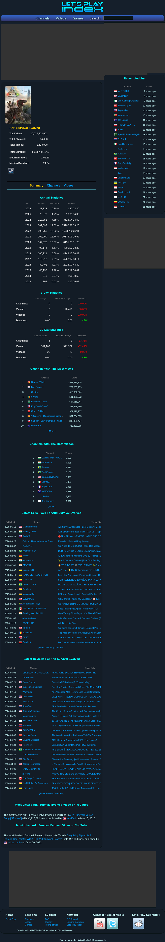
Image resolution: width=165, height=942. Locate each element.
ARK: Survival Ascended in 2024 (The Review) (74, 740)
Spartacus (28, 632)
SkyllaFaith (28, 546)
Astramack (27, 560)
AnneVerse (46, 462)
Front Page (11, 919)
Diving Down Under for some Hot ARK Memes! (74, 745)
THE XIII (122, 139)
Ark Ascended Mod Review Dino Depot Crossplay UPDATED (81, 692)
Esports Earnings (75, 922)
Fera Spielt (28, 788)
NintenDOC (28, 570)
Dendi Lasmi (124, 192)
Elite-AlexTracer (39, 401)
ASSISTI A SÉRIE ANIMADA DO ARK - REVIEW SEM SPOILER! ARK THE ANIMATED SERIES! (98, 749)
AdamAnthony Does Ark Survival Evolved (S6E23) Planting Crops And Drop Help (97, 618)
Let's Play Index (74, 925)
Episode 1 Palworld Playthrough (73, 541)
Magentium (123, 96)
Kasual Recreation (31, 764)
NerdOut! (71, 818)
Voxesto (26, 627)
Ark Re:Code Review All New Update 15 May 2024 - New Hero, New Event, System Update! (96, 730)
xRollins (45, 496)
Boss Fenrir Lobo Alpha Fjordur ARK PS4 (78, 608)
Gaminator (28, 642)
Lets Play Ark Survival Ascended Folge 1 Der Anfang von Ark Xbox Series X (95, 575)
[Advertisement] (74, 52)
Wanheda (27, 692)
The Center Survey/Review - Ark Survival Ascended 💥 (78, 711)
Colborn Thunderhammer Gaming (39, 541)
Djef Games (28, 759)
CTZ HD (122, 197)
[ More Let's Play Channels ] (51, 647)
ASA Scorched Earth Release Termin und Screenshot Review (81, 788)
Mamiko (121, 206)
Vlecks (26, 555)
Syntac (34, 396)
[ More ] (51, 431)
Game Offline (37, 411)
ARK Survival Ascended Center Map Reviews (74, 706)
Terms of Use (51, 925)
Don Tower (28, 696)
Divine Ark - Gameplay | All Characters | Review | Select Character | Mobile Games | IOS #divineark (100, 759)
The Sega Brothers (32, 778)
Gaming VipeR (30, 531)
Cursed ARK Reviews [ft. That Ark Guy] (71, 682)
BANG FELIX (29, 730)
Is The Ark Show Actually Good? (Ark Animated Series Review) (82, 764)
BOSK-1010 (28, 623)
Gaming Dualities (31, 740)
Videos (68, 185)
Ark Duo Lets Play (67, 623)
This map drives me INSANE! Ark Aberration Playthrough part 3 (89, 633)
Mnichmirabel (124, 177)
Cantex (34, 392)
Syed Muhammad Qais (129, 134)
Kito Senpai (123, 120)
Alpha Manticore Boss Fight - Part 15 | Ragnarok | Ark (84, 531)
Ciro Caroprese (125, 144)
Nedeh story (124, 168)
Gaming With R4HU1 (51, 457)
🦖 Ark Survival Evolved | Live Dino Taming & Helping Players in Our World (94, 560)
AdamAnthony (29, 618)
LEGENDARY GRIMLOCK (35, 672)
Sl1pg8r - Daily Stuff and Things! (47, 421)
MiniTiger (122, 182)
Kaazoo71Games (31, 711)
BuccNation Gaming (32, 687)
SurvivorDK (28, 598)
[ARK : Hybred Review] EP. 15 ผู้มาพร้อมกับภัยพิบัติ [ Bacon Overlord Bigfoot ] (89, 725)
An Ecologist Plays (31, 603)
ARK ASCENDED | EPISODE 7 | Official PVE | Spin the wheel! (88, 637)
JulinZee (27, 725)
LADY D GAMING (31, 769)
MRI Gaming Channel (128, 100)
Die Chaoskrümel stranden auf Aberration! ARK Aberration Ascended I (92, 642)
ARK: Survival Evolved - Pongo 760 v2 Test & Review (78, 701)
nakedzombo (15, 842)
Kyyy (120, 173)
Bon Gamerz (37, 387)
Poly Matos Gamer (32, 749)
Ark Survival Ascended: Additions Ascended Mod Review (79, 754)
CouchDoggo (29, 682)
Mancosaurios (29, 716)
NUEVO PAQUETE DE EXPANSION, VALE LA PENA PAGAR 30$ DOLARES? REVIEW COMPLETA (100, 774)
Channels (53, 185)
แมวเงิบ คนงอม (30, 720)
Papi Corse (46, 486)
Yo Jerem (122, 149)
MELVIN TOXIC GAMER (34, 608)
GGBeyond (72, 919)
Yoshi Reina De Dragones (35, 783)
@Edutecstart (29, 550)
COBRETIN (123, 202)
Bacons (45, 467)
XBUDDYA (28, 701)
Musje (120, 187)
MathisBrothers (30, 526)
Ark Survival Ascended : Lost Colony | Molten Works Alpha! (87, 527)
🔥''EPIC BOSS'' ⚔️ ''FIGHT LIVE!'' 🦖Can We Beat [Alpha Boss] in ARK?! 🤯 (95, 565)
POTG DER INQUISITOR (35, 574)
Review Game (29, 735)
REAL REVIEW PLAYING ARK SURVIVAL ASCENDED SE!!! (81, 769)
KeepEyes (28, 706)
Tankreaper (28, 677)
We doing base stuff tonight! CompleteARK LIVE (81, 628)
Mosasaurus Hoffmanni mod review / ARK (72, 677)
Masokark (27, 579)
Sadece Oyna (124, 105)
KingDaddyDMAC (39, 406)
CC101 (26, 637)
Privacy (49, 922)
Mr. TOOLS (123, 91)
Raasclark (28, 744)
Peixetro (122, 153)
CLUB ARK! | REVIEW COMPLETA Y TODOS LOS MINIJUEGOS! (84, 697)
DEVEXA (27, 565)
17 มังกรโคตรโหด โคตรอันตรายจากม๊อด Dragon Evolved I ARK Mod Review (88, 721)
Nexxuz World (38, 382)
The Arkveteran (30, 754)
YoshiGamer (47, 472)
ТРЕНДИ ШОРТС (126, 125)
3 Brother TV (124, 158)
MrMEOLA (36, 425)
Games (28, 925)
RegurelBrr (123, 110)
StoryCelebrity (124, 163)
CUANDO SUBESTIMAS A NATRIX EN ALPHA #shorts (84, 589)
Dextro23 (46, 482)
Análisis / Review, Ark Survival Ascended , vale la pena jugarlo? (82, 716)
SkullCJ (26, 536)
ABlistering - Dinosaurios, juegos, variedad (51, 416)
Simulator (27, 589)
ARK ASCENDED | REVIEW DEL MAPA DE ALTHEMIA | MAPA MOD (85, 783)
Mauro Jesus (124, 115)
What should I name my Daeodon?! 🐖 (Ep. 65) (81, 599)
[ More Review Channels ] (51, 793)
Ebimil (120, 129)
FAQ (47, 919)
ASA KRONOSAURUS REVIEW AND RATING (74, 672)
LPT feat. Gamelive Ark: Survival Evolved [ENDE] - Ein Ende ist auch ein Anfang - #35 (99, 594)
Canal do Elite (29, 584)
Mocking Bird (29, 594)
